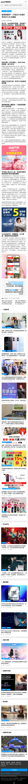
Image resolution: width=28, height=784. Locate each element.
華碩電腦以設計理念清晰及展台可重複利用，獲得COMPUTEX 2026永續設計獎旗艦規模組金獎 (14, 755)
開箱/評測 (18, 762)
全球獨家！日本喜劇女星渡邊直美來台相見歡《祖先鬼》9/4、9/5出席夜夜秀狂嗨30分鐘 (13, 546)
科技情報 (8, 600)
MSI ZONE (5, 702)
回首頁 (2, 5)
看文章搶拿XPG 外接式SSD (15, 282)
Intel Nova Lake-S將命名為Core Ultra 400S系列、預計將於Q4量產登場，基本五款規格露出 (13, 604)
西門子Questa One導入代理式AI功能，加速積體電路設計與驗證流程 (14, 631)
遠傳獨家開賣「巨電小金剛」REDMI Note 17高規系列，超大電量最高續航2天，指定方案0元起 (14, 354)
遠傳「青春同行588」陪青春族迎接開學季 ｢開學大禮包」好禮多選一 (14, 331)
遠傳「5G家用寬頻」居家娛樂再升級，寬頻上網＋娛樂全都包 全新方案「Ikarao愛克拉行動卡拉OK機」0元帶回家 (14, 446)
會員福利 (6, 298)
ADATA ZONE (6, 640)
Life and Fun (4, 11)
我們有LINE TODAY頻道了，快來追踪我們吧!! (10, 773)
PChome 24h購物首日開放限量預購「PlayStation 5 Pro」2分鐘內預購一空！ (20, 302)
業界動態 (9, 11)
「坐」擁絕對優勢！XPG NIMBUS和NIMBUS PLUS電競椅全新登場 (14, 662)
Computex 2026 (4, 751)
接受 (14, 783)
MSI (7, 720)
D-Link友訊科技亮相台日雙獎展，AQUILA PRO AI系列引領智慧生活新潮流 (7, 302)
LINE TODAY (12, 290)
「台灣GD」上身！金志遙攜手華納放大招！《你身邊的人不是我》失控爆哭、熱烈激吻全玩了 (14, 573)
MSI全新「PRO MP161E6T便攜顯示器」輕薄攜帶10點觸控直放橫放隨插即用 (14, 724)
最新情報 (5, 582)
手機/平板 (14, 350)
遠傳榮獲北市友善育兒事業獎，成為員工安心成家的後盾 (14, 516)
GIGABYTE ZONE (7, 671)
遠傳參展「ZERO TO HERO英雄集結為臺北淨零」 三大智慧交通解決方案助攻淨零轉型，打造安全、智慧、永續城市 (14, 423)
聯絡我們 (15, 770)
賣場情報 (9, 327)
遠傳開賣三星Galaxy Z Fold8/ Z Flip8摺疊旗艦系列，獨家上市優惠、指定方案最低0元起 (13, 492)
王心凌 (10, 298)
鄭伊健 (18, 298)
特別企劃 (11, 764)
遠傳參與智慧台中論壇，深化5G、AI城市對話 (14, 400)
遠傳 (14, 298)
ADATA (8, 658)
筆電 (7, 764)
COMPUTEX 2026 (7, 732)
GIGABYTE (8, 689)
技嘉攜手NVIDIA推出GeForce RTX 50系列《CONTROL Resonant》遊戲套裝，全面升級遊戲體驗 (14, 693)
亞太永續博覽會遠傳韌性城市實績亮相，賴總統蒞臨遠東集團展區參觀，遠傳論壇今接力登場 (14, 378)
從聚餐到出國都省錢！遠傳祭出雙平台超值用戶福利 (14, 469)
